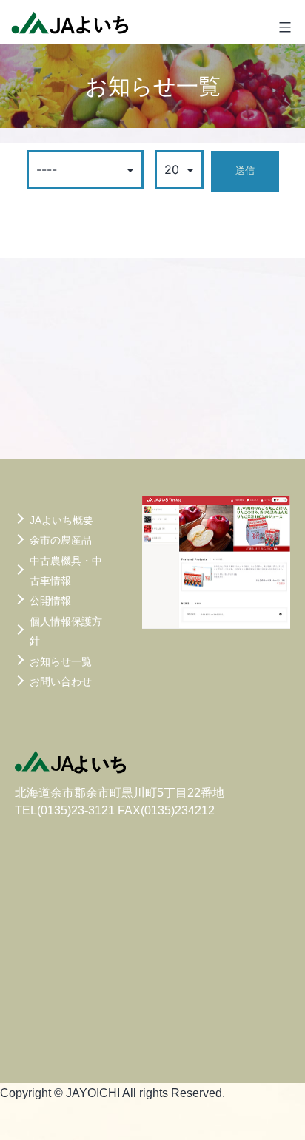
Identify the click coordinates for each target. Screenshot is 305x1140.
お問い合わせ (61, 681)
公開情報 (50, 601)
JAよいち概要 (61, 520)
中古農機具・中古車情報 (66, 571)
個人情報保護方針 (66, 631)
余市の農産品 (61, 540)
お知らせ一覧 (61, 661)
